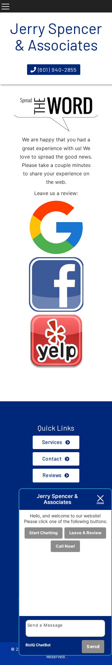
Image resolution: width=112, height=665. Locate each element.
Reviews (52, 475)
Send (93, 646)
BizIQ (30, 645)
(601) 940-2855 (56, 69)
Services (52, 442)
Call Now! (65, 546)
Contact (52, 459)
